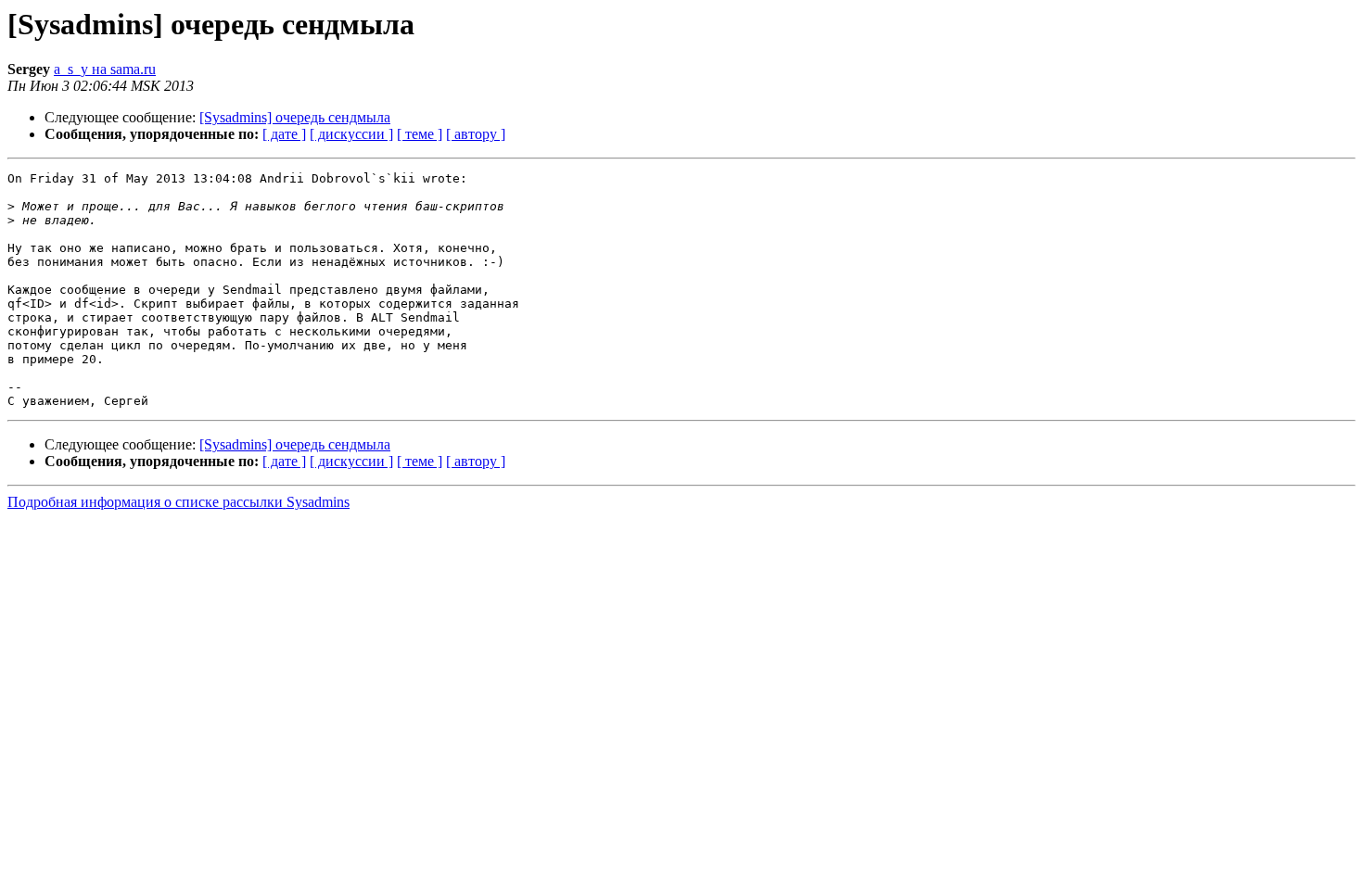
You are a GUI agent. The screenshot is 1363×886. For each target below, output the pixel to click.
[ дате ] (284, 134)
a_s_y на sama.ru (105, 69)
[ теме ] (419, 134)
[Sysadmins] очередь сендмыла (294, 117)
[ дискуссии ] (351, 134)
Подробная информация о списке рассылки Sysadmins (178, 502)
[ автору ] (475, 134)
